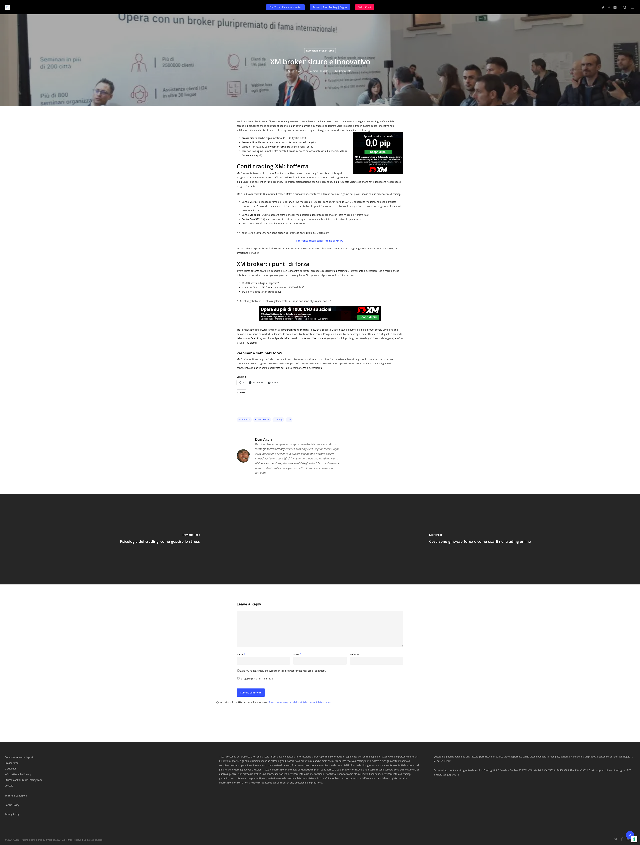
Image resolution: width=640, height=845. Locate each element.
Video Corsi (364, 7)
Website (354, 654)
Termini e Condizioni (16, 795)
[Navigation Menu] (633, 7)
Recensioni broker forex (320, 50)
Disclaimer (10, 768)
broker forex (262, 419)
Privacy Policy (12, 814)
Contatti (9, 785)
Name (241, 654)
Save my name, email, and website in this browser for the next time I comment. (283, 670)
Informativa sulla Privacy (18, 774)
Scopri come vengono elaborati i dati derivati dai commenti (300, 702)
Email (297, 654)
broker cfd (244, 419)
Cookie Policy (12, 804)
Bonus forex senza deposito (20, 757)
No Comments (343, 71)
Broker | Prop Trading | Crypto (330, 7)
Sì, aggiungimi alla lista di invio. (257, 678)
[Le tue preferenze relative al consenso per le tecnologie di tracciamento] (634, 839)
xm (289, 419)
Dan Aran (296, 71)
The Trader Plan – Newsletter (285, 7)
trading (278, 419)
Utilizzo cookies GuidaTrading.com (23, 779)
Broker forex (11, 762)
